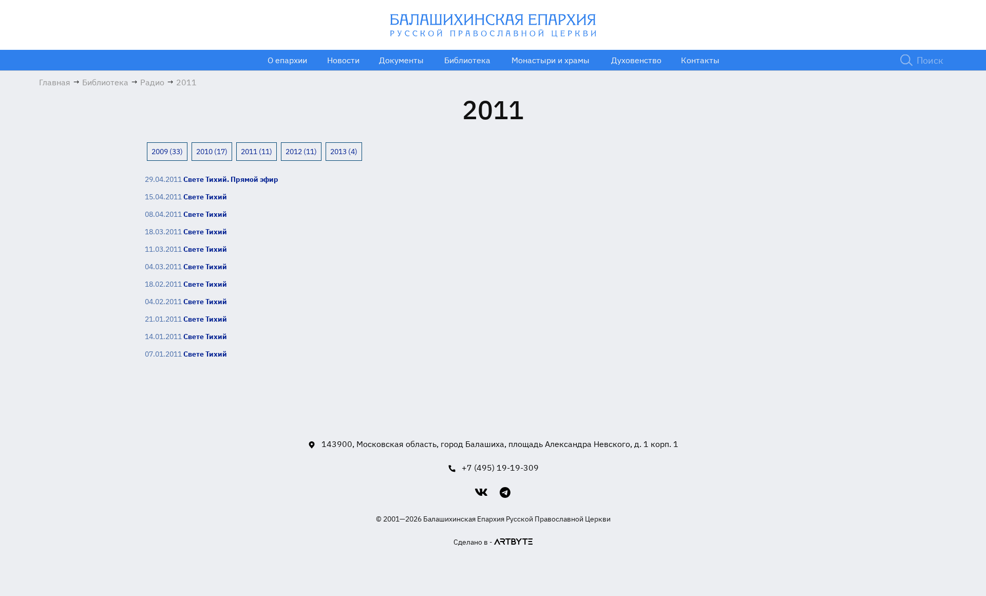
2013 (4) (343, 151)
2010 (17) (211, 151)
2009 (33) (167, 151)
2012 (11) (301, 151)
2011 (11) (256, 151)
